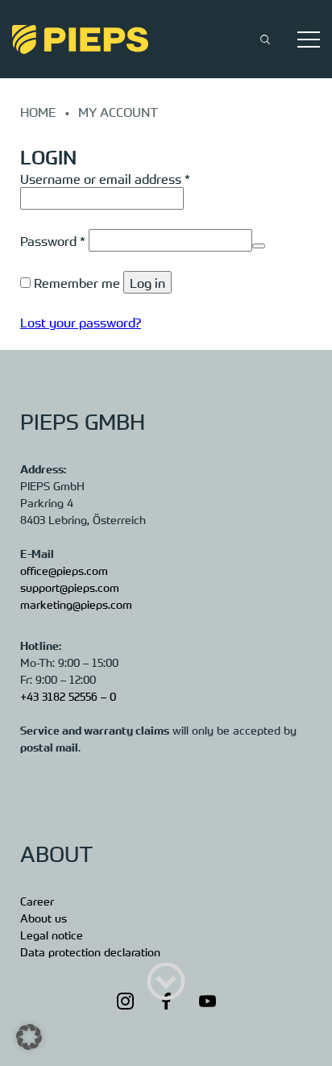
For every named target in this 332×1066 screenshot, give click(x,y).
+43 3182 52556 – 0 (68, 696)
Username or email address (105, 178)
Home (38, 111)
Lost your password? (80, 322)
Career (37, 900)
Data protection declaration (90, 951)
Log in (147, 282)
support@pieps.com (69, 587)
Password (52, 240)
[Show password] (258, 246)
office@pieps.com (64, 570)
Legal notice (51, 934)
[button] (29, 1037)
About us (43, 917)
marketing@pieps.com (76, 604)
